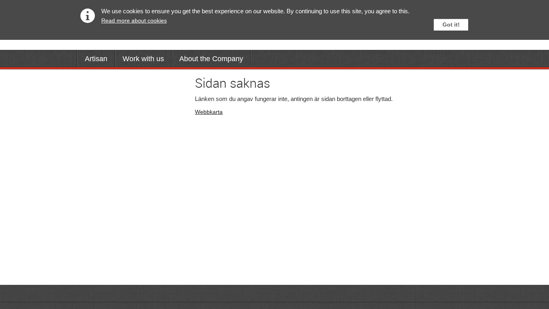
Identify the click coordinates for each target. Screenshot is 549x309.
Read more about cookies (134, 20)
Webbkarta (209, 112)
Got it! (451, 24)
